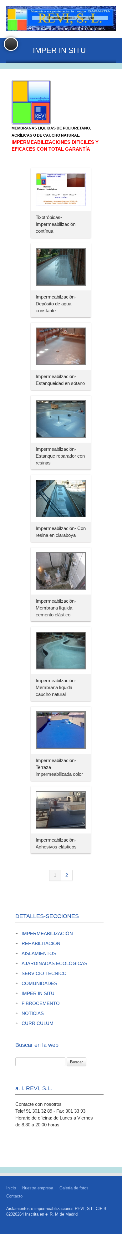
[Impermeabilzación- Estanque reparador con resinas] (61, 420)
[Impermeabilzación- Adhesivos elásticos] (61, 810)
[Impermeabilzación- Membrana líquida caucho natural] (61, 651)
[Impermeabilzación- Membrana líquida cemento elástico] (61, 571)
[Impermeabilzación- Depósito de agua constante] (61, 267)
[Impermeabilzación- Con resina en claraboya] (61, 499)
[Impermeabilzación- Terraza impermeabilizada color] (61, 731)
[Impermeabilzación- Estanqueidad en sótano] (61, 347)
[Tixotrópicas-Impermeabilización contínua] (61, 190)
